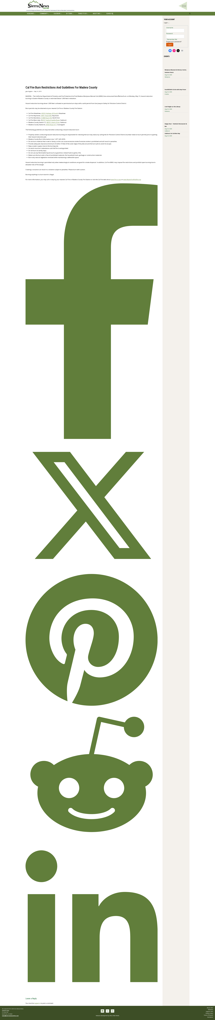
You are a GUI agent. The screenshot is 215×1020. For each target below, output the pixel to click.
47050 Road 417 (51, 125)
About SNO (210, 1008)
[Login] (190, 13)
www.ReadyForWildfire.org (132, 180)
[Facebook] (102, 1011)
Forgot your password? (173, 42)
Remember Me (172, 39)
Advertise (210, 1009)
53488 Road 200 (46, 118)
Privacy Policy (209, 1013)
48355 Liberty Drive (52, 122)
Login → (166, 23)
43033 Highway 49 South (49, 113)
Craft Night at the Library (172, 106)
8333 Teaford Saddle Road (51, 120)
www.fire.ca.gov (116, 180)
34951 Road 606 (46, 116)
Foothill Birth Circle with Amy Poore (175, 89)
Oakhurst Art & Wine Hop (172, 133)
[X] (107, 1011)
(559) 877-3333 (5, 1010)
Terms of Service (208, 1015)
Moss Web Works (114, 1015)
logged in (37, 1003)
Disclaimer (210, 1017)
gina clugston (29, 91)
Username (169, 28)
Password (169, 33)
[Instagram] (112, 1011)
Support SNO (209, 1011)
